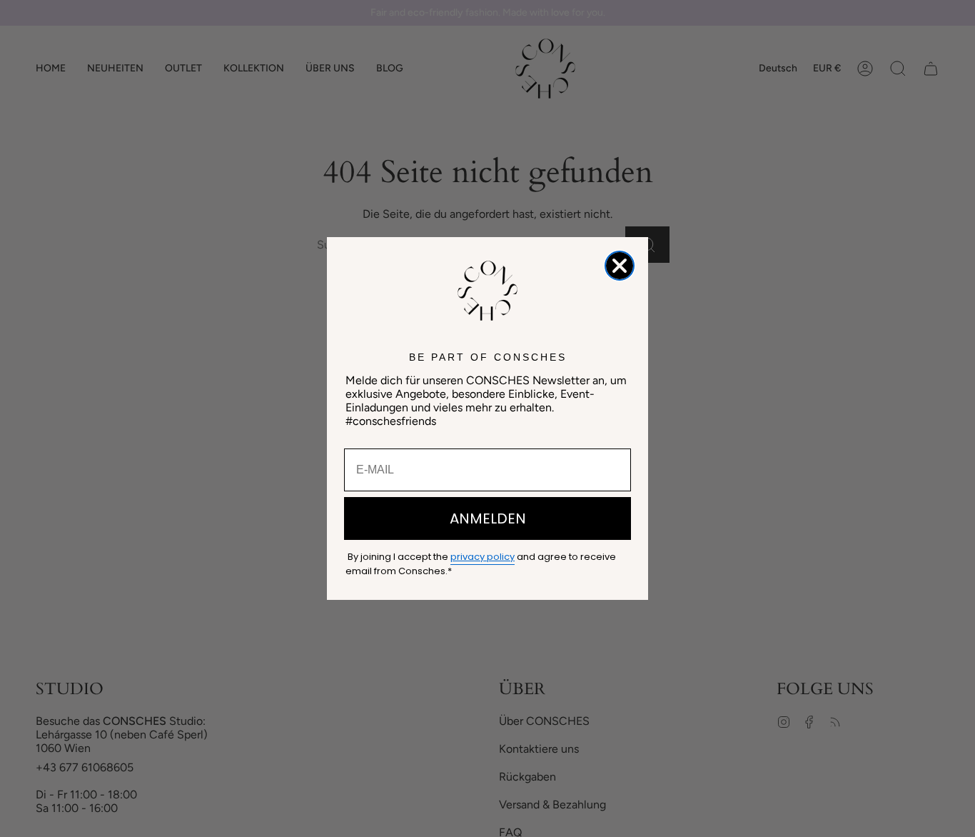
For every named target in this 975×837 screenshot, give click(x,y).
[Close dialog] (619, 265)
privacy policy (482, 556)
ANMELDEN (488, 518)
